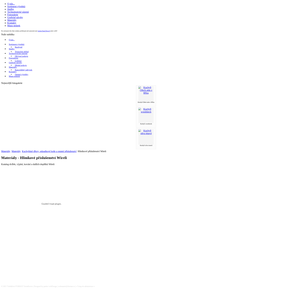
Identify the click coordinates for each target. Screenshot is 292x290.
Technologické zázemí (18, 53)
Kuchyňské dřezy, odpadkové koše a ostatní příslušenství (49, 151)
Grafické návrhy (15, 62)
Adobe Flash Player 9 (44, 31)
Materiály (13, 67)
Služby (12, 49)
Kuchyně (18, 47)
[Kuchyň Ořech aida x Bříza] (146, 93)
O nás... (12, 40)
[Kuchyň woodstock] (146, 111)
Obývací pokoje (21, 56)
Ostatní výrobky (21, 74)
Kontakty (13, 72)
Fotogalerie (13, 58)
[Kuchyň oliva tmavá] (146, 133)
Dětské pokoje (21, 65)
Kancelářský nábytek (23, 70)
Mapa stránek (14, 76)
